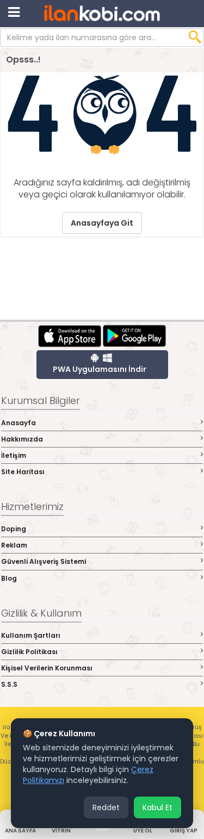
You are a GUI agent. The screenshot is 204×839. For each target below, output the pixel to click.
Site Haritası (23, 471)
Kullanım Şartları (30, 635)
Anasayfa (18, 422)
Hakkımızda (22, 439)
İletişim (13, 455)
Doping (13, 528)
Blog (9, 578)
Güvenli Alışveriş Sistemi (43, 561)
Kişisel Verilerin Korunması (46, 668)
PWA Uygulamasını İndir (99, 369)
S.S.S (9, 684)
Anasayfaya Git (102, 222)
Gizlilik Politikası (29, 651)
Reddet (106, 807)
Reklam (14, 545)
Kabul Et (157, 807)
